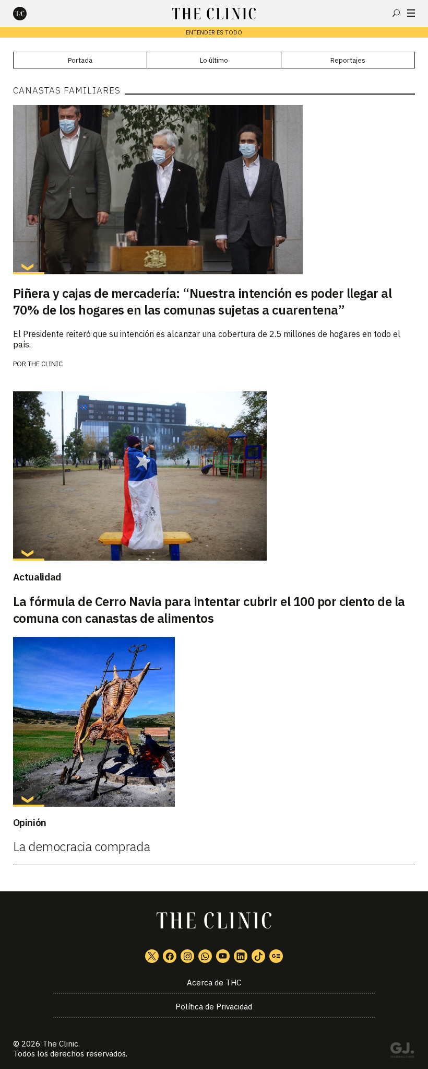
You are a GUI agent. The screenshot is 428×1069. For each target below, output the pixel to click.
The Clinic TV (223, 956)
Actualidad (37, 577)
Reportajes (347, 60)
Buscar (396, 13)
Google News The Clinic (276, 956)
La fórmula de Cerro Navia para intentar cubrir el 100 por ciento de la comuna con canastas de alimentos (209, 609)
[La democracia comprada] (214, 721)
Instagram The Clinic (187, 956)
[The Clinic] (28, 13)
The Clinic (45, 363)
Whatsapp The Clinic (205, 956)
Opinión (29, 822)
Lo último (214, 60)
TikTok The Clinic (258, 956)
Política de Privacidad (213, 1007)
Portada (80, 60)
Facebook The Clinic (169, 956)
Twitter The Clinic (152, 956)
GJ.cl (402, 1052)
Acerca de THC (214, 982)
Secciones (411, 13)
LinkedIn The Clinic (240, 956)
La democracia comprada (81, 846)
